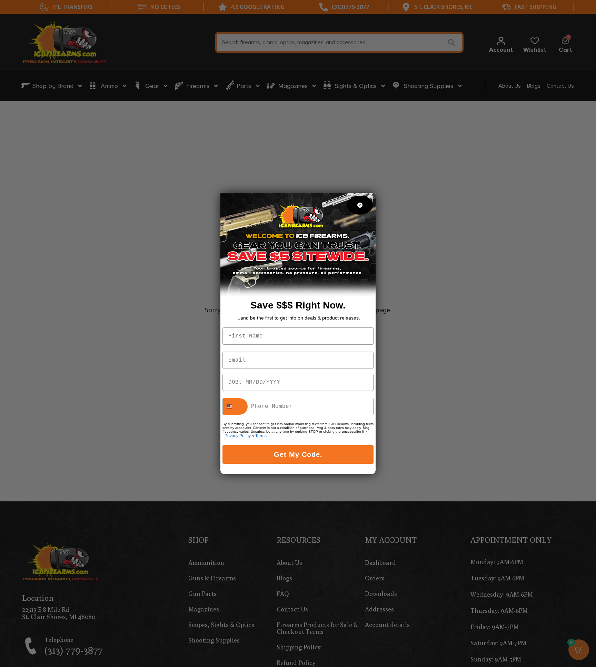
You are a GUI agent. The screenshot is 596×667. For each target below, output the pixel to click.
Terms (261, 435)
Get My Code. (298, 454)
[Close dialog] (360, 205)
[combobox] (235, 406)
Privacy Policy (238, 435)
